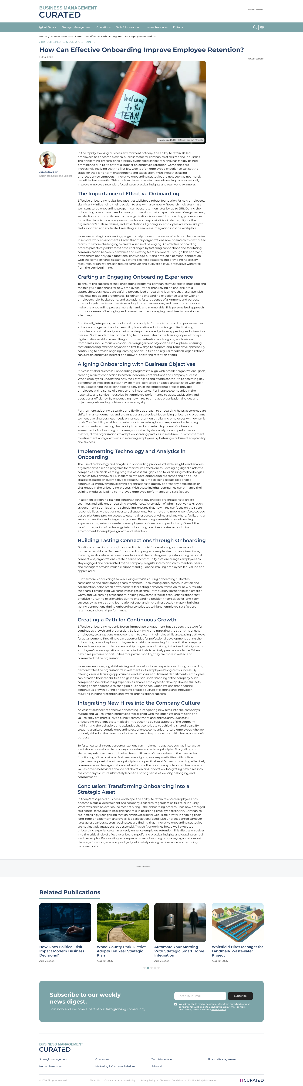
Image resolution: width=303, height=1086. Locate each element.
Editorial (178, 27)
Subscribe (240, 995)
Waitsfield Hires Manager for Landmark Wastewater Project (237, 951)
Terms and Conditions (171, 1080)
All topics (50, 27)
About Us (95, 1080)
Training (89, 42)
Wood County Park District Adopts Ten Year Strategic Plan (121, 951)
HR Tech (46, 42)
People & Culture (67, 42)
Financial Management (222, 1059)
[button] (144, 968)
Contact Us (110, 1080)
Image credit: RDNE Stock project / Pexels (181, 140)
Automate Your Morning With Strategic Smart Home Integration (179, 951)
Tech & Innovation (127, 27)
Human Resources (155, 27)
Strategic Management (76, 27)
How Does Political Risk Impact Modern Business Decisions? (61, 951)
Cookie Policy (128, 1080)
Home (43, 36)
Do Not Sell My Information (202, 1080)
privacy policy (218, 1009)
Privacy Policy (147, 1080)
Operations (103, 27)
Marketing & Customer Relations (115, 1066)
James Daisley (48, 172)
